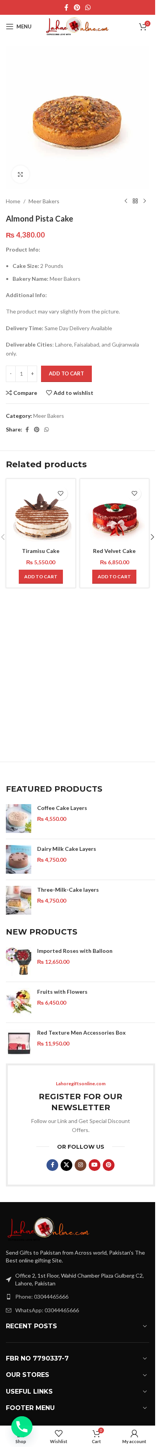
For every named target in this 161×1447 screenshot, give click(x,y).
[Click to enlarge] (20, 174)
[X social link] (66, 1165)
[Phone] (21, 1426)
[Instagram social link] (80, 1165)
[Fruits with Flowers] (18, 1002)
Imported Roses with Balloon (75, 950)
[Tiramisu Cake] (41, 513)
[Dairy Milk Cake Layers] (18, 859)
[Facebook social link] (66, 7)
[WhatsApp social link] (88, 7)
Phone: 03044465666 (41, 1296)
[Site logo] (78, 26)
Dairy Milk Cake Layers (66, 848)
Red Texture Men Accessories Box (81, 1032)
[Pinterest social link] (76, 7)
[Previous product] (126, 201)
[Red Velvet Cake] (114, 513)
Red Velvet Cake (114, 550)
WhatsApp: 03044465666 (47, 1310)
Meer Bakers (44, 201)
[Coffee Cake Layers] (18, 818)
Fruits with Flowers (62, 991)
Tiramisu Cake (40, 550)
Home (13, 201)
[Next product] (144, 201)
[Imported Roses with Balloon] (18, 961)
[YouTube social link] (94, 1165)
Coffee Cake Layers (62, 807)
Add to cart (66, 373)
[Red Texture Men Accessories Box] (18, 1043)
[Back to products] (135, 201)
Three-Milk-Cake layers (68, 889)
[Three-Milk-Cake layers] (18, 900)
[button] (41, 577)
